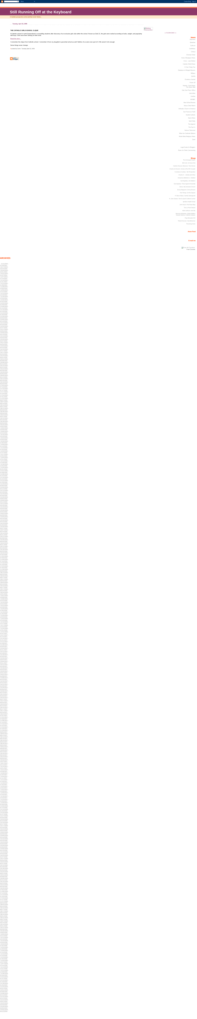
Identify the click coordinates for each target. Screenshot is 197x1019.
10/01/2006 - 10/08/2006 (4, 596)
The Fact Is (191, 127)
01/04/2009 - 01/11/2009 (4, 977)
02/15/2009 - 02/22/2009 (4, 997)
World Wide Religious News (187, 136)
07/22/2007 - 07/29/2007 (4, 728)
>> (175, 32)
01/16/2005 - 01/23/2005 (4, 310)
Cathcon (192, 45)
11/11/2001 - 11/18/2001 (4, 264)
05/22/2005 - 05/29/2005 (4, 369)
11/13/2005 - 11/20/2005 (4, 448)
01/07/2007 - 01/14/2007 (4, 636)
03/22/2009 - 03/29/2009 (4, 1004)
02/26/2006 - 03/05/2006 (4, 498)
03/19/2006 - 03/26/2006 (4, 507)
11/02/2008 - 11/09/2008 (4, 948)
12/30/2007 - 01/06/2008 (4, 803)
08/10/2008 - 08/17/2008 (4, 908)
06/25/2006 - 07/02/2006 (4, 553)
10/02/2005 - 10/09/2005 (4, 429)
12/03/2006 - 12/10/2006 (4, 619)
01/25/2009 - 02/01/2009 (4, 987)
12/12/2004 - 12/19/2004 (4, 294)
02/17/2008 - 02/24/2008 (4, 826)
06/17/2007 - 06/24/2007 (4, 711)
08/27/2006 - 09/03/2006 (4, 580)
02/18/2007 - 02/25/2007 (4, 655)
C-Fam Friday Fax (189, 67)
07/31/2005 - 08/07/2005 (4, 399)
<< (165, 32)
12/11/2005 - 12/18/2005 (4, 461)
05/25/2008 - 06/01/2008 (4, 872)
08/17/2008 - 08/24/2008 (4, 912)
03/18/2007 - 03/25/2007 (4, 668)
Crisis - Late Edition (189, 61)
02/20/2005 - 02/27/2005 (4, 327)
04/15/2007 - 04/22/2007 (4, 682)
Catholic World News (189, 64)
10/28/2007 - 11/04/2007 (4, 774)
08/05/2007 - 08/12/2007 (4, 734)
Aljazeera (192, 39)
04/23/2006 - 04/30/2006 (4, 524)
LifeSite (193, 96)
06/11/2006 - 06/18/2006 (4, 547)
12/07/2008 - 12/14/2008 (4, 964)
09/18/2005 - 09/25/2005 (4, 422)
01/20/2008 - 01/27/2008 (4, 813)
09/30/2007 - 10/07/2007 (4, 760)
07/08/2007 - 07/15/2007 (4, 721)
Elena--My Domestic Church (187, 187)
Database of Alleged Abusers (186, 70)
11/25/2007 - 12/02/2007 (4, 787)
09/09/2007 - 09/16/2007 (4, 751)
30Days (193, 73)
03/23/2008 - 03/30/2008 (4, 843)
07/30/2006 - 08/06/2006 (4, 570)
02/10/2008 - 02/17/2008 (4, 823)
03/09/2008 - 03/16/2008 (4, 836)
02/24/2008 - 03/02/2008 (4, 829)
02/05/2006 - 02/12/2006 (4, 488)
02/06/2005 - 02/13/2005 (4, 320)
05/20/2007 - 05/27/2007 (4, 698)
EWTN (193, 76)
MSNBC (192, 99)
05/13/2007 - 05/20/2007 (4, 695)
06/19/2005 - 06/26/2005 (4, 383)
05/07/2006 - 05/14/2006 (4, 530)
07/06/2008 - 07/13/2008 (4, 892)
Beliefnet (192, 42)
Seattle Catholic (190, 115)
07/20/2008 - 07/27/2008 (4, 898)
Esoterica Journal (190, 79)
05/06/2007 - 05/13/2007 (4, 691)
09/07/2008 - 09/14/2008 (4, 921)
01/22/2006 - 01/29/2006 (4, 481)
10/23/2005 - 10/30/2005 (4, 438)
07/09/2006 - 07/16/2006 (4, 560)
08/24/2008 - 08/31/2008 (4, 915)
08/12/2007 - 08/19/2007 (4, 737)
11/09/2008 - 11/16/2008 (4, 951)
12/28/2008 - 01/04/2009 (4, 974)
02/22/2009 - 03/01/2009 (4, 1000)
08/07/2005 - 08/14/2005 (4, 402)
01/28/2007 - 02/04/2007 (4, 645)
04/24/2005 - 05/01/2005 (4, 356)
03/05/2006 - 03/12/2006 (4, 501)
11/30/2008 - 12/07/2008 (4, 961)
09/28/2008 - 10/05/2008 (4, 931)
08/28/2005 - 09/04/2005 (4, 412)
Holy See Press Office (188, 90)
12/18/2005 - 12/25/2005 (4, 465)
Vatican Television (189, 130)
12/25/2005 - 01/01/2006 (4, 468)
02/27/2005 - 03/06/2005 (4, 330)
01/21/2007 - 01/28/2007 (4, 642)
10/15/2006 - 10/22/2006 (4, 603)
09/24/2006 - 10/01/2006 (4, 593)
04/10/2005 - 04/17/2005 (4, 350)
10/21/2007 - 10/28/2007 (4, 770)
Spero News (191, 118)
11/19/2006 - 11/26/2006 (4, 613)
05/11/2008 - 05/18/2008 (4, 866)
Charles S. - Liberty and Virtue (187, 175)
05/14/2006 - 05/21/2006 (4, 534)
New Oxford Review (189, 102)
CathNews (192, 48)
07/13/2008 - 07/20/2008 (4, 895)
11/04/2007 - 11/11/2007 (4, 777)
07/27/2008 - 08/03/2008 (4, 902)
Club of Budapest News (188, 58)
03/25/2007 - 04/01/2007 (4, 672)
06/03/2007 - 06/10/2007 (4, 705)
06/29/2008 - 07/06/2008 (4, 889)
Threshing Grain (190, 224)
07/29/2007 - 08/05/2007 (4, 731)
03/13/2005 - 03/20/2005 (4, 337)
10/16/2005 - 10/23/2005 (4, 435)
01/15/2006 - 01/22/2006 (4, 478)
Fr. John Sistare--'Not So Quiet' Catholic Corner (182, 198)
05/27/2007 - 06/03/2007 (4, 701)
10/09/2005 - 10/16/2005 (4, 432)
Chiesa (193, 51)
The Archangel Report (189, 160)
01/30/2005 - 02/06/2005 (4, 317)
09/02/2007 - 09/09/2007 (4, 747)
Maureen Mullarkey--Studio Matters (185, 213)
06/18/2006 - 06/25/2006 (4, 550)
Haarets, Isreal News (189, 85)
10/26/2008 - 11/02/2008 (4, 944)
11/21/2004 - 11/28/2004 (4, 284)
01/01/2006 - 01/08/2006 (4, 471)
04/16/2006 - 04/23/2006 (4, 521)
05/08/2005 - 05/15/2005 (4, 363)
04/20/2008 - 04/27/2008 (4, 856)
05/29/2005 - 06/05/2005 (4, 373)
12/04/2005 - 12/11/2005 (4, 458)
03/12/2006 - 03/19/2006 (4, 504)
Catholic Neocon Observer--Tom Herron (184, 166)
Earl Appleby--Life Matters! (188, 181)
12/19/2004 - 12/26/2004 (4, 297)
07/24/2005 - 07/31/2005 (4, 396)
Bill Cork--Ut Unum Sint (188, 163)
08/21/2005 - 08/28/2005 (4, 409)
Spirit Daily (192, 121)
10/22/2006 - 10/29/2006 (4, 606)
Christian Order (190, 55)
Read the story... (15, 38)
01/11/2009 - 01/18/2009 (4, 981)
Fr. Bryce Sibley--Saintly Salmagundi (185, 195)
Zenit (193, 139)
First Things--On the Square (187, 192)
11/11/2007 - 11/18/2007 (4, 780)
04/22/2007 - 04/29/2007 (4, 685)
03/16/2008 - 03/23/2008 (4, 839)
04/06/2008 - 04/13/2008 (4, 849)
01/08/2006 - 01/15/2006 (4, 475)
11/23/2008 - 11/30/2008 (4, 958)
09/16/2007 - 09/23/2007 (4, 754)
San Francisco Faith (189, 112)
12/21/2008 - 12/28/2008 (4, 971)
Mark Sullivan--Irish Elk (188, 210)
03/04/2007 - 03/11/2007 (4, 662)
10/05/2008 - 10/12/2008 (4, 935)
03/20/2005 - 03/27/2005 (4, 340)
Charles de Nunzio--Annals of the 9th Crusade (182, 169)
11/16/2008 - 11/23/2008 (4, 954)
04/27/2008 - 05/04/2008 (4, 859)
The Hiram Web (190, 87)
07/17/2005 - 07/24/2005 (4, 392)
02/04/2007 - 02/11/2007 (4, 649)
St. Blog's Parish (170, 32)
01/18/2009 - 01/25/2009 (4, 984)
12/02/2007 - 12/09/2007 (4, 790)
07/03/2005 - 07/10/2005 (4, 386)
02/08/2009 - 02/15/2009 (4, 994)
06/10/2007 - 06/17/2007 (4, 708)
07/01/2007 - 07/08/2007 (4, 718)
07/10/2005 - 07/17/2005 (4, 389)
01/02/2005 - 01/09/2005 (4, 304)
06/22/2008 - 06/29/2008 (4, 885)
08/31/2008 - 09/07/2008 (4, 918)
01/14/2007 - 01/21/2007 (4, 639)
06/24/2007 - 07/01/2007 (4, 714)
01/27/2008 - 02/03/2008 (4, 816)
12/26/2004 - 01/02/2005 (4, 300)
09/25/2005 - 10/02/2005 (4, 425)
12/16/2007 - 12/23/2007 (4, 797)
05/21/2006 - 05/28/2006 (4, 537)
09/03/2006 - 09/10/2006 (4, 583)
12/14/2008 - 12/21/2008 (4, 967)
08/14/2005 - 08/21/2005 (4, 406)
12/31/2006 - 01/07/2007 (4, 632)
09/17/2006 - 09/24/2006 (4, 590)
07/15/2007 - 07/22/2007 (4, 724)
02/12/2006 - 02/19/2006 (4, 491)
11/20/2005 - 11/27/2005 (4, 452)
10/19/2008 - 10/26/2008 (4, 941)
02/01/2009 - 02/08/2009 (4, 991)
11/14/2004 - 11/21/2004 (4, 281)
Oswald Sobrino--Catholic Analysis (185, 215)
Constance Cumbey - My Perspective (185, 172)
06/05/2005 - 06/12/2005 (4, 376)
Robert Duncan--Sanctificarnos (186, 221)
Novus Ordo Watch (189, 105)
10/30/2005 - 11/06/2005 (4, 442)
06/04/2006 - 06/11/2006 (4, 544)
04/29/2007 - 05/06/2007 (4, 688)
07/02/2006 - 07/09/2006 (4, 557)
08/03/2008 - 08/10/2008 (4, 905)
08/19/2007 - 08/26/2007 (4, 741)
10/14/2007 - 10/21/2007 (4, 767)
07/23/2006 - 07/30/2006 (4, 567)
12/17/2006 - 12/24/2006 (4, 626)
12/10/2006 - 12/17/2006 (4, 622)
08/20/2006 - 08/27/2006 (4, 576)
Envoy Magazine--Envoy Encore (186, 190)
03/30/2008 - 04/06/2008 (4, 846)
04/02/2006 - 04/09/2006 (4, 514)
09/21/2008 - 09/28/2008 (4, 928)
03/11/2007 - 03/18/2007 (4, 665)
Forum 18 (192, 82)
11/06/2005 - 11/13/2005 (4, 445)
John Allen (192, 93)
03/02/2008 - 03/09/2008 (4, 833)
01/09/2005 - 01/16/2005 (4, 307)
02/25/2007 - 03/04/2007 (4, 659)
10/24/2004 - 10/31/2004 (4, 271)
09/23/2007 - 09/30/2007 (4, 757)
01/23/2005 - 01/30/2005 (4, 313)
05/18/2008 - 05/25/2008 (4, 869)
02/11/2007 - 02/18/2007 (4, 652)
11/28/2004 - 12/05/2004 (4, 287)
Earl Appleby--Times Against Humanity (184, 184)
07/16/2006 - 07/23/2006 (4, 563)
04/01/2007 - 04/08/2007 (4, 675)
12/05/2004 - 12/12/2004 (4, 290)
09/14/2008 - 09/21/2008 (4, 925)
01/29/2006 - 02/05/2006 (4, 484)
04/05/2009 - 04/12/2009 (4, 1010)
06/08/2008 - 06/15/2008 (4, 879)
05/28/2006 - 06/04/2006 (4, 540)
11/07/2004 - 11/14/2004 (4, 277)
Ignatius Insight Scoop (189, 201)
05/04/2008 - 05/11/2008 (4, 862)
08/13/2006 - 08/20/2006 (4, 573)
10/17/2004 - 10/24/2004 (4, 267)
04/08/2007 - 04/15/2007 (4, 678)
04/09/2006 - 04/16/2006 (4, 517)
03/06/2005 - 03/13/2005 (4, 333)
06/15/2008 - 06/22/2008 (4, 882)
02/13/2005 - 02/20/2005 (4, 323)
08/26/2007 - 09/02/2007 (4, 744)
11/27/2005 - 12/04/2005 (4, 455)
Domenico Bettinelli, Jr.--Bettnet (186, 178)
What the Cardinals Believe (187, 133)
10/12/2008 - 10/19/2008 (4, 938)
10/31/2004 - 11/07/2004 (4, 274)
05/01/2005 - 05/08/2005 (4, 360)
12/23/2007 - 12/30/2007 (4, 800)
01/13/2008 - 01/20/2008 (4, 810)
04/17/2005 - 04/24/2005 (4, 353)
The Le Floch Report (189, 207)
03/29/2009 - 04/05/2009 (4, 1007)
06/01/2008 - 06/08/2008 (4, 875)
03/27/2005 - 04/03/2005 (4, 343)
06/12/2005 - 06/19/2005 (4, 379)
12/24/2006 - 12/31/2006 (4, 629)
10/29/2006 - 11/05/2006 (4, 609)
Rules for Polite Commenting (186, 150)
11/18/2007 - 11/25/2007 (4, 783)
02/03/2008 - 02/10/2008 (4, 820)
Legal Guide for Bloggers (188, 147)
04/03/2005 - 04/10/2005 (4, 346)
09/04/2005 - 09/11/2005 (4, 415)
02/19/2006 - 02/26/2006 (4, 494)
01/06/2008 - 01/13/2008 (4, 806)
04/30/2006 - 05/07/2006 (4, 527)
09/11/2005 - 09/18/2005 (4, 419)
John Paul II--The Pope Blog (187, 204)
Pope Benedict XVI (190, 218)
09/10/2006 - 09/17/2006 (4, 586)
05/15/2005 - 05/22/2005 (4, 366)
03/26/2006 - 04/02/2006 (4, 511)
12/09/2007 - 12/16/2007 (4, 793)
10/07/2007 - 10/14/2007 (4, 764)
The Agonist (191, 124)
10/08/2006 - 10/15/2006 (4, 599)
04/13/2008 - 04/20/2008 (4, 852)
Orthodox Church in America (187, 108)
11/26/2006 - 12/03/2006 (4, 616)
